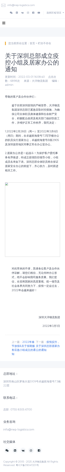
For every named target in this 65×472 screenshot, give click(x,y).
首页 (32, 43)
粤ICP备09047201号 (27, 465)
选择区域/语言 (54, 12)
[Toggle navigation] (4, 22)
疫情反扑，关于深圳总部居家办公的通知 (48, 346)
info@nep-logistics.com (21, 5)
